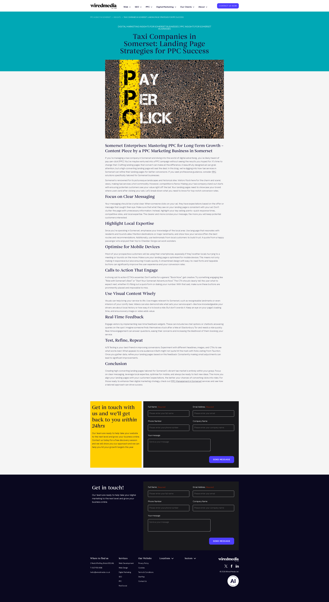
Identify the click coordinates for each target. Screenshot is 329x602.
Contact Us (142, 581)
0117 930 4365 (97, 568)
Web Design (123, 568)
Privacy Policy (143, 563)
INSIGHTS (117, 17)
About (201, 7)
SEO (137, 7)
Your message (154, 436)
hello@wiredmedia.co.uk (100, 572)
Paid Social (123, 586)
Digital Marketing (164, 7)
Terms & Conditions (146, 572)
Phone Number (154, 421)
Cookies (141, 568)
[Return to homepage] (103, 6)
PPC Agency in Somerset (100, 17)
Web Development (126, 563)
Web (126, 7)
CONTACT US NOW (228, 6)
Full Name (156, 407)
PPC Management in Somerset (186, 381)
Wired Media (231, 572)
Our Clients (186, 7)
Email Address (203, 407)
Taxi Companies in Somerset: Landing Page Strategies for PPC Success (154, 17)
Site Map (141, 577)
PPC (148, 7)
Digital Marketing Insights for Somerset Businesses (148, 27)
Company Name (200, 421)
